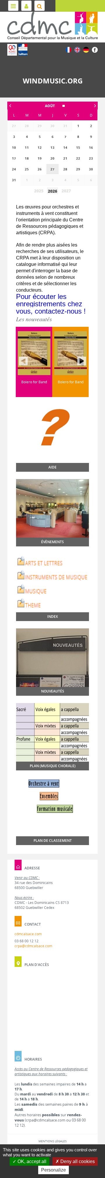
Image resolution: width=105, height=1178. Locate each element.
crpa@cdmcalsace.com (33, 945)
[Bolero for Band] (51, 353)
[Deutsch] (86, 49)
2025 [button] (38, 191)
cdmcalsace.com (28, 933)
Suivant (81, 361)
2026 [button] (52, 191)
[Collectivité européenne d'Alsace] (12, 50)
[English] (77, 49)
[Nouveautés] (52, 657)
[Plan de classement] (52, 810)
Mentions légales (52, 1141)
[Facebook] (95, 49)
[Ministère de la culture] (22, 50)
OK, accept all (31, 1161)
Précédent (23, 361)
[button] (52, 106)
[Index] (52, 583)
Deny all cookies (77, 1161)
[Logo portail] (52, 26)
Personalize (53, 1169)
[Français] (68, 49)
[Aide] (52, 439)
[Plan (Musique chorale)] (52, 732)
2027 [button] (66, 191)
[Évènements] (52, 508)
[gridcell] (52, 169)
